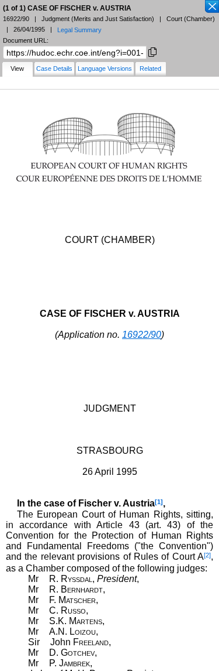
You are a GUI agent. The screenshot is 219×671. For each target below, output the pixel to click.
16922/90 (141, 335)
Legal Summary (79, 29)
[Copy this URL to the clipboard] (152, 51)
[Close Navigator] (211, 7)
